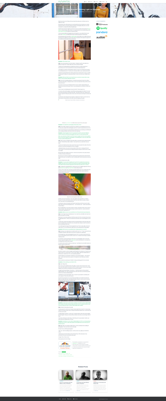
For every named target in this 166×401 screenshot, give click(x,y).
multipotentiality (74, 36)
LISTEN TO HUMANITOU (100, 21)
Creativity (64, 354)
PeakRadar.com (75, 343)
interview (71, 354)
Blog (86, 1)
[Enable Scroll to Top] (164, 399)
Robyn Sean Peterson (70, 167)
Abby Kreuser (62, 353)
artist (69, 353)
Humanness (67, 354)
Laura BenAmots (68, 122)
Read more (68, 390)
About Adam (102, 1)
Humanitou (64, 34)
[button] (92, 1)
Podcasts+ (96, 1)
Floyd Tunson (63, 167)
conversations (61, 354)
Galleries (90, 1)
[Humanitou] (64, 1)
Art (64, 353)
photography (65, 356)
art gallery (66, 353)
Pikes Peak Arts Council (62, 31)
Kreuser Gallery (61, 356)
